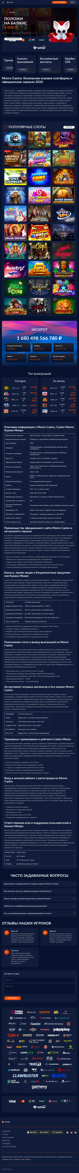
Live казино (8, 1137)
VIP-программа (9, 1147)
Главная (6, 1131)
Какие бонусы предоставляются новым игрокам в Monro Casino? (31, 884)
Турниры (6, 1144)
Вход (73, 2)
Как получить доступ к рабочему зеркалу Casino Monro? (27, 891)
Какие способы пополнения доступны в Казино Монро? (27, 899)
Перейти (9, 68)
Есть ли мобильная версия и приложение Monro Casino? (27, 913)
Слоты (5, 1134)
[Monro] (10, 2)
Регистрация (59, 2)
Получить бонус (13, 39)
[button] (3, 2)
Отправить (13, 998)
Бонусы (6, 1141)
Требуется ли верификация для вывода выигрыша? (25, 906)
